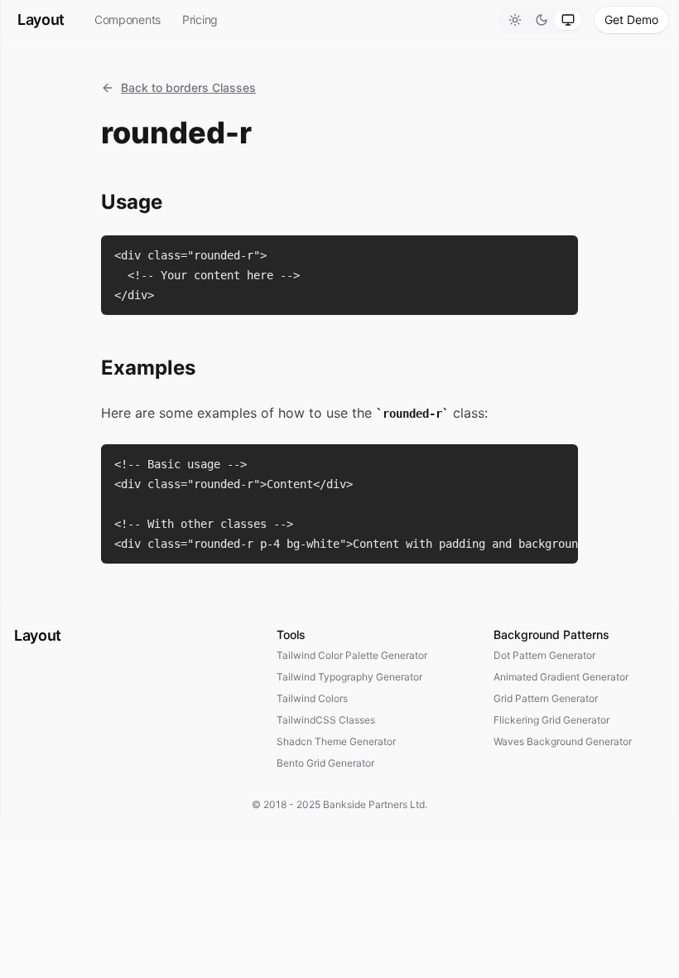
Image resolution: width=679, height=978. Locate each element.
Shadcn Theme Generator (336, 741)
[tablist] (541, 20)
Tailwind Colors (312, 698)
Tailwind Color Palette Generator (352, 655)
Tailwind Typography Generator (349, 677)
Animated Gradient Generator (561, 677)
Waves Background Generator (563, 741)
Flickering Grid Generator (551, 720)
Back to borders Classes (188, 87)
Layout (41, 19)
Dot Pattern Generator (544, 655)
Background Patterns (551, 634)
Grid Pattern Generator (546, 698)
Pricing (200, 19)
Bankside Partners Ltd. (375, 804)
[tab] (515, 20)
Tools (291, 634)
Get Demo (631, 19)
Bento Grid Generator (325, 763)
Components (127, 19)
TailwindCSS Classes (326, 720)
